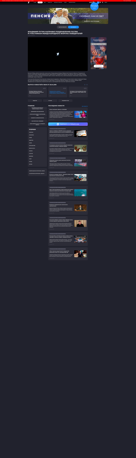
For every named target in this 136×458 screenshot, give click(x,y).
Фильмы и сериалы (58, 2)
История (50, 100)
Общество (35, 100)
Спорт (65, 2)
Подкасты (50, 2)
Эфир (35, 2)
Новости (40, 2)
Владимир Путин (65, 100)
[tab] (62, 27)
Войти (106, 2)
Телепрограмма (72, 2)
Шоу (45, 2)
